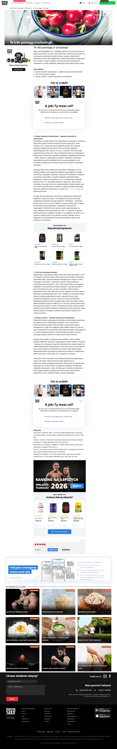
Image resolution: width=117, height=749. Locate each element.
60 (109, 736)
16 (34, 736)
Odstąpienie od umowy (69, 743)
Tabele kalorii (71, 719)
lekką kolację (72, 189)
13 (29, 736)
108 (101, 739)
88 (61, 739)
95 (73, 739)
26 (51, 736)
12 (27, 736)
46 (85, 736)
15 (32, 736)
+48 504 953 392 (85, 690)
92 (68, 739)
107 (99, 739)
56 (102, 736)
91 (66, 739)
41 (77, 736)
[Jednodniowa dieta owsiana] (94, 602)
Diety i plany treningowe (28, 708)
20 (41, 736)
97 (77, 739)
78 (44, 739)
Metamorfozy (29, 3)
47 (87, 736)
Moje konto (47, 713)
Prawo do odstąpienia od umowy (51, 743)
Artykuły (36, 3)
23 (46, 736)
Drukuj (67, 550)
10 (23, 736)
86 (58, 739)
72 (34, 739)
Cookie (64, 731)
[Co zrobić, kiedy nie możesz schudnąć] (58, 658)
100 (82, 739)
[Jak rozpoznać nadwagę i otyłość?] (22, 602)
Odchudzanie (48, 716)
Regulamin (50, 731)
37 (70, 736)
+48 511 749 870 (104, 690)
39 (73, 736)
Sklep (23, 711)
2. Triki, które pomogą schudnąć (44, 74)
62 (17, 739)
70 (30, 739)
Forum (69, 724)
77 (42, 739)
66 (23, 739)
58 (106, 736)
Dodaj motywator (72, 716)
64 (20, 739)
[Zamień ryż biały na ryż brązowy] (58, 602)
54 (99, 736)
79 (46, 739)
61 (15, 739)
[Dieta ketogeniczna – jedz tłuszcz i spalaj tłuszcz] (22, 630)
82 (51, 739)
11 (25, 736)
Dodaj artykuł (41, 731)
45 (83, 736)
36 (68, 736)
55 (100, 736)
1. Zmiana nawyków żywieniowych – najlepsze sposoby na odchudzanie (58, 72)
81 (49, 739)
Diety (23, 716)
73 (35, 739)
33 (63, 736)
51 (94, 736)
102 (87, 739)
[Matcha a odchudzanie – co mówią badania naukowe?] (58, 630)
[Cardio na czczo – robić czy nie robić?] (94, 630)
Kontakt (57, 731)
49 (90, 736)
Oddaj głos (52, 550)
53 (97, 736)
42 (78, 736)
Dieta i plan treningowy (18, 2)
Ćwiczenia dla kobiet (72, 708)
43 (80, 736)
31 (59, 736)
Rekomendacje (71, 721)
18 (37, 736)
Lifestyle (46, 721)
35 (66, 736)
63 (18, 739)
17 (35, 736)
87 (59, 739)
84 (54, 739)
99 (80, 739)
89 (63, 739)
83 (53, 739)
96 (75, 739)
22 (44, 736)
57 (104, 736)
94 (71, 739)
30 (58, 736)
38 (71, 736)
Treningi (24, 713)
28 (54, 736)
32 (61, 736)
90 (65, 739)
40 (75, 736)
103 (89, 739)
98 (78, 739)
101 (85, 739)
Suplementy (25, 719)
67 (25, 739)
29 (56, 736)
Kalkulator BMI (71, 711)
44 (82, 736)
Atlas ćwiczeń (46, 3)
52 (95, 736)
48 (89, 736)
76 (41, 739)
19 (39, 736)
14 (30, 736)
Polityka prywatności (73, 731)
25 (49, 736)
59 (107, 736)
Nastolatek (47, 719)
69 (29, 739)
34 (65, 736)
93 (70, 739)
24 (47, 736)
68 (27, 739)
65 (22, 739)
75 (39, 739)
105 (94, 739)
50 (92, 736)
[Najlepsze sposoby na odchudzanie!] (22, 658)
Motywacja (70, 713)
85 (56, 739)
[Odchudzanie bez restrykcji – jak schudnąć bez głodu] (94, 658)
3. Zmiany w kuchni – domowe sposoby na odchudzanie (52, 76)
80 (47, 739)
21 (42, 736)
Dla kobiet (47, 711)
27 (53, 736)
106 (97, 739)
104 (92, 739)
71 (32, 739)
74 (37, 739)
